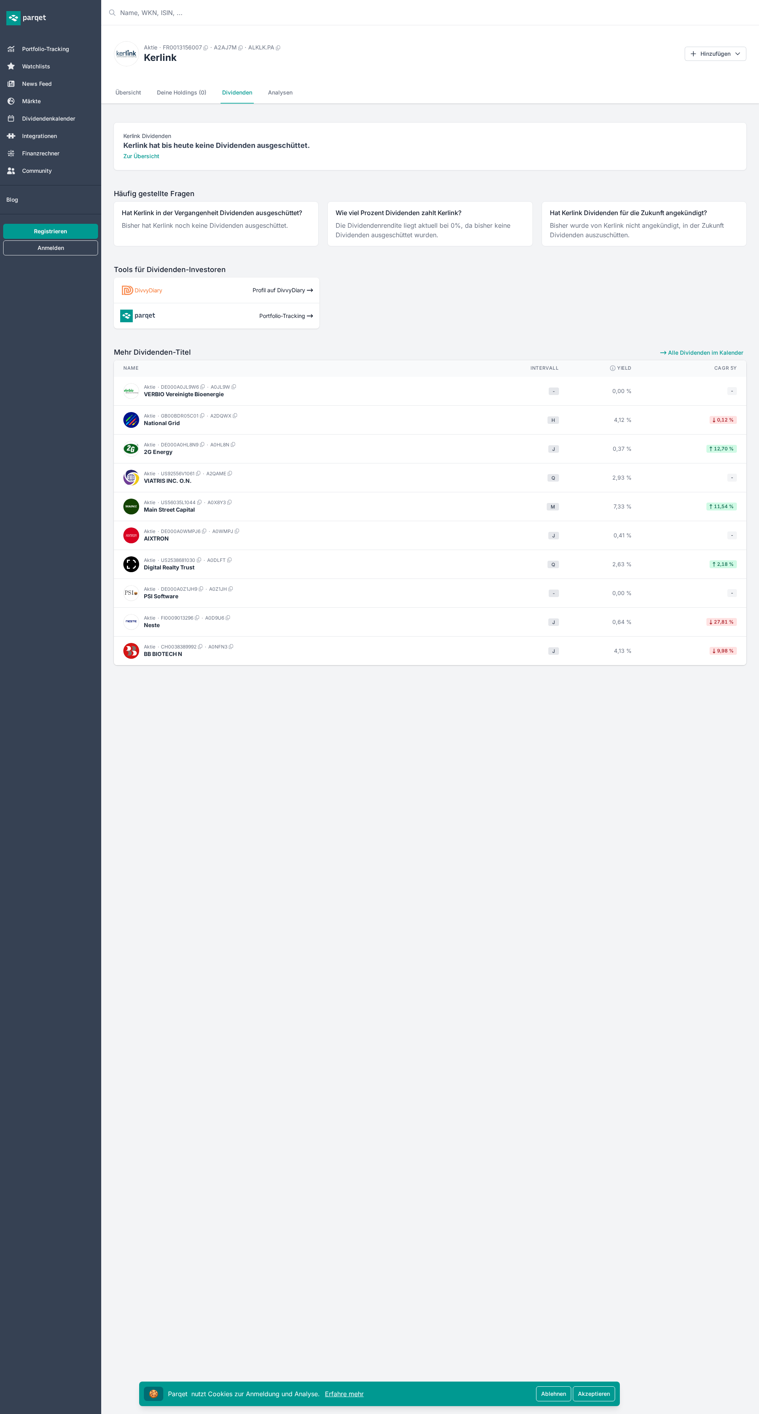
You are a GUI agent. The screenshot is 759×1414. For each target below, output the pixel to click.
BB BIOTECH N (163, 653)
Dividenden (237, 92)
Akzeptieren (594, 1393)
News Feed (37, 83)
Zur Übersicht (141, 156)
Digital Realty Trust (169, 567)
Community (37, 170)
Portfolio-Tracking (45, 48)
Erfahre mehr (344, 1394)
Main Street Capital (169, 509)
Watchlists (36, 66)
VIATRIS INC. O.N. (168, 480)
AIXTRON (156, 538)
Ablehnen (553, 1393)
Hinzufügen (715, 53)
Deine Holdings (181, 92)
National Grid (162, 423)
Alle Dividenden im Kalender (704, 352)
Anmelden (51, 247)
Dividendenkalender (48, 118)
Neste (152, 625)
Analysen (280, 92)
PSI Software (161, 596)
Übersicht (128, 92)
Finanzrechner (40, 153)
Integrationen (39, 135)
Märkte (31, 101)
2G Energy (158, 451)
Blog (12, 199)
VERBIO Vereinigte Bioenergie (184, 394)
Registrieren (50, 231)
